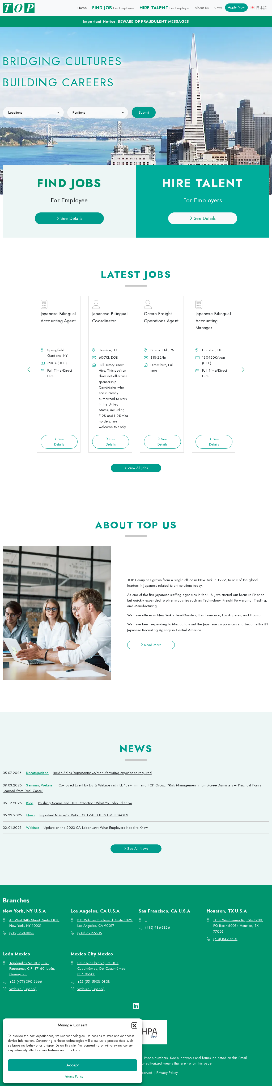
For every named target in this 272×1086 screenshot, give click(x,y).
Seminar (32, 785)
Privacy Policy (74, 1076)
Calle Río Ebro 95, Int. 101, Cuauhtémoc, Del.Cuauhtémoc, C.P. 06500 (101, 968)
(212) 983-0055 (21, 933)
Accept (72, 1065)
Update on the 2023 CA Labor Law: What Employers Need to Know (96, 827)
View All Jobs (137, 467)
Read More (152, 644)
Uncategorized (37, 772)
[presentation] (29, 370)
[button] (134, 1025)
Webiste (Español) (22, 988)
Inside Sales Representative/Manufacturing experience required (102, 772)
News (30, 815)
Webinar (47, 785)
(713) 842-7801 (225, 938)
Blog (29, 802)
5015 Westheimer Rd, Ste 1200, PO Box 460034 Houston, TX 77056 (238, 926)
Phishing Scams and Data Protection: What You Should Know (85, 802)
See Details (70, 218)
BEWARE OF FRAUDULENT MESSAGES (153, 21)
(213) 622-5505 (89, 933)
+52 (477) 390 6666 (25, 981)
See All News (137, 848)
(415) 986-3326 (157, 927)
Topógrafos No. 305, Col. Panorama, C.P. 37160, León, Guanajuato (32, 968)
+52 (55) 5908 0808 (93, 981)
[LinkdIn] (136, 1006)
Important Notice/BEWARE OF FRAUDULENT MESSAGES (84, 815)
